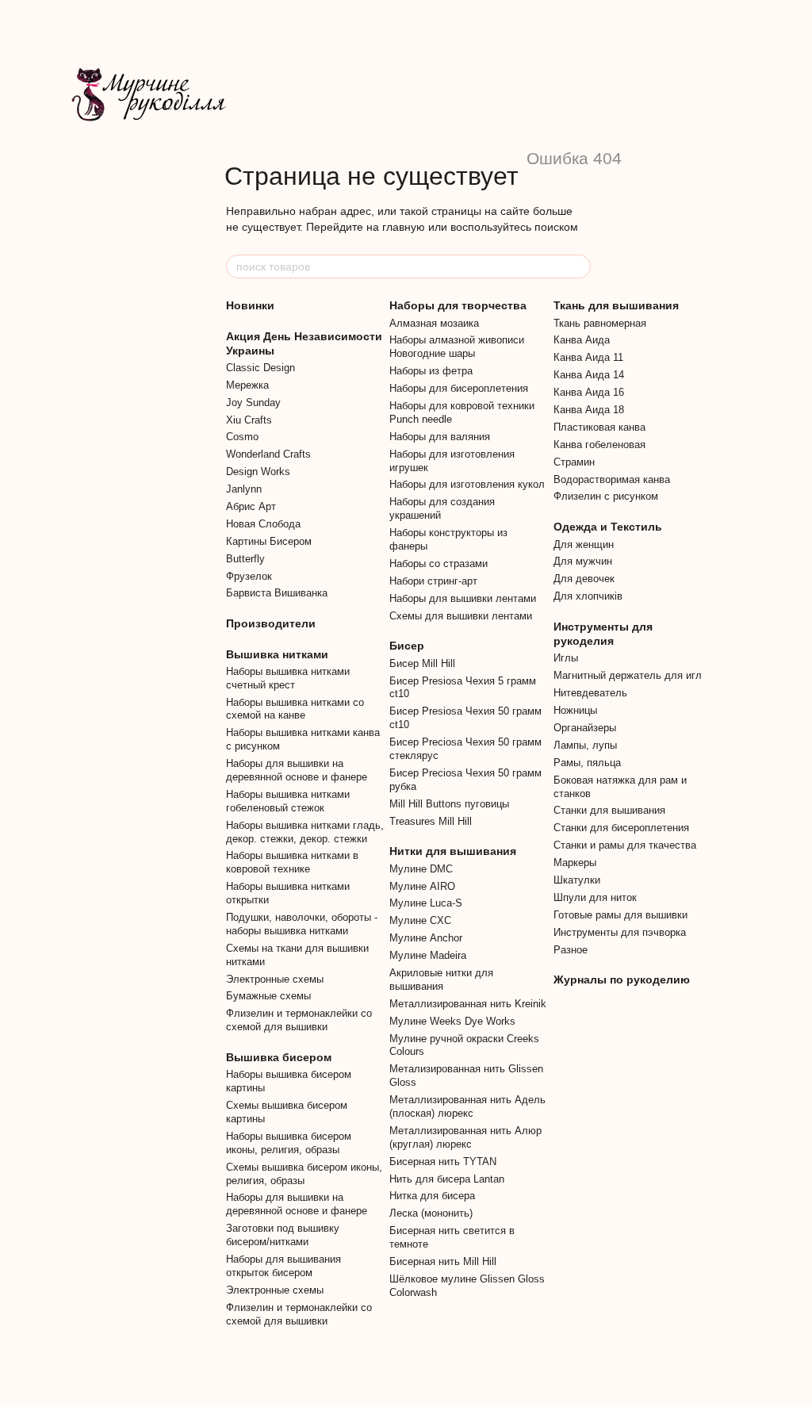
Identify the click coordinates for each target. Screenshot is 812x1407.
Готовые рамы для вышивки (620, 915)
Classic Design (260, 368)
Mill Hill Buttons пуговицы (449, 804)
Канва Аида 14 (588, 375)
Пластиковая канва (599, 427)
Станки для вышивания (609, 810)
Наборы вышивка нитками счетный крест (288, 678)
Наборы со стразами (438, 563)
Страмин (574, 462)
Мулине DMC (421, 869)
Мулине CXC (420, 920)
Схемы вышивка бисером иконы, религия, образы (304, 1174)
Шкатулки (576, 880)
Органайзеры (584, 728)
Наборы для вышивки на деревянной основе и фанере (296, 770)
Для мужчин (582, 561)
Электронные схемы (275, 979)
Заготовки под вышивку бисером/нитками (282, 1235)
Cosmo (242, 437)
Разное (570, 950)
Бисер (406, 645)
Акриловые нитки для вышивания (441, 979)
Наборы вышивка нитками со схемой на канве (295, 709)
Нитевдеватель (590, 693)
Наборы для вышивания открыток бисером (283, 1266)
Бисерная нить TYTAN (442, 1161)
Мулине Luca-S (425, 903)
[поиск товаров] (578, 266)
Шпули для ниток (595, 897)
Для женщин (583, 544)
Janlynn (244, 489)
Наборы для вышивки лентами (462, 598)
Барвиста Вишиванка (276, 593)
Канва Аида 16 (588, 392)
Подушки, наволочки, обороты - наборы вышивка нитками (301, 924)
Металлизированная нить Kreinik (467, 1004)
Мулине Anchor (425, 938)
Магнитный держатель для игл (627, 675)
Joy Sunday (253, 402)
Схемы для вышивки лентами (460, 616)
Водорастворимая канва (611, 479)
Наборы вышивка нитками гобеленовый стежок (288, 801)
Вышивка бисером (278, 1057)
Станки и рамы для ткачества (624, 845)
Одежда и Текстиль (607, 526)
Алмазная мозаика (434, 323)
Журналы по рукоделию (621, 979)
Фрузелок (249, 576)
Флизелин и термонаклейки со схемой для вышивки (299, 1020)
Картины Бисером (269, 541)
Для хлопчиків (587, 596)
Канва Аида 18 (588, 410)
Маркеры (574, 862)
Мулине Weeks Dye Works (452, 1021)
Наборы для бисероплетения (458, 388)
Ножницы (575, 710)
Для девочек (584, 579)
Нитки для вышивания (452, 851)
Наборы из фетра (431, 371)
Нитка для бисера (432, 1196)
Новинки (250, 305)
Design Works (258, 471)
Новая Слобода (263, 524)
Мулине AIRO (422, 886)
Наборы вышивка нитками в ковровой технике (292, 862)
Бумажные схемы (268, 996)
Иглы (565, 658)
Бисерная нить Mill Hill (442, 1261)
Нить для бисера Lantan (446, 1179)
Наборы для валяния (439, 437)
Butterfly (245, 559)
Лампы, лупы (585, 745)
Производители (271, 623)
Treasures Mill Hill (430, 821)
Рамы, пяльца (587, 763)
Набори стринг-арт (433, 581)
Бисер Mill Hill (422, 663)
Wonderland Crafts (268, 454)
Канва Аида (581, 340)
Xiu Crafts (249, 420)
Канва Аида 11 (588, 357)
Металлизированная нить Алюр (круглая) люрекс (465, 1137)
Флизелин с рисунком (605, 496)
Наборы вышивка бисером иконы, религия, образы (288, 1143)
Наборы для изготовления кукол (467, 484)
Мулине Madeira (427, 955)
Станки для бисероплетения (621, 828)
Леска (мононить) (431, 1213)
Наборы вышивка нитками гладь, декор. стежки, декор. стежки (305, 832)
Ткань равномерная (599, 323)
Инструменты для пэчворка (619, 932)
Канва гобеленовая (599, 444)
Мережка (247, 385)
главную (403, 226)
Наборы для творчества (458, 305)
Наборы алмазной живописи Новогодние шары (456, 346)
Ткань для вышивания (616, 305)
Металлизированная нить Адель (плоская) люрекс (467, 1106)
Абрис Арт (251, 506)
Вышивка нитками (277, 654)
